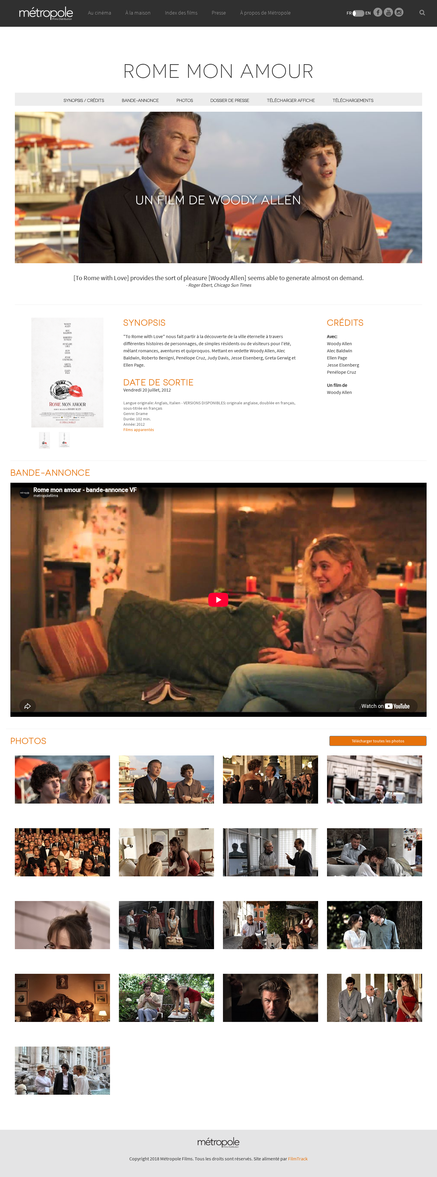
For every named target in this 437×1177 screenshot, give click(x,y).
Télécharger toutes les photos (378, 741)
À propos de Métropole (265, 12)
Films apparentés (138, 429)
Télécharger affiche (291, 100)
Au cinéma (99, 12)
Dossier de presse (229, 100)
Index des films (181, 12)
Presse (219, 12)
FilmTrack (298, 1159)
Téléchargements (353, 100)
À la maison (138, 12)
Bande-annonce (140, 100)
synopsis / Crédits (84, 100)
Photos (185, 100)
